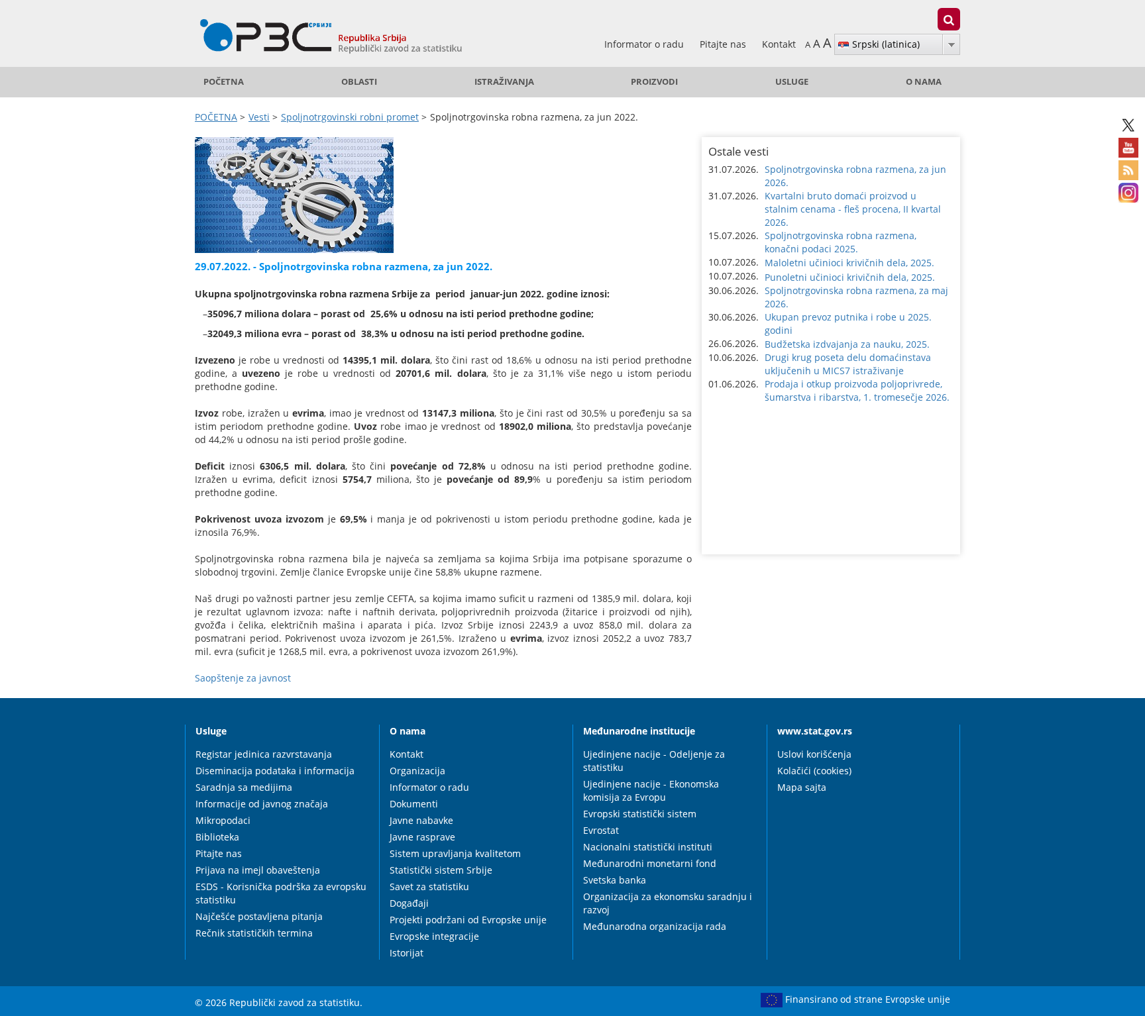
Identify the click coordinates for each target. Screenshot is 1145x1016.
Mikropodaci (222, 820)
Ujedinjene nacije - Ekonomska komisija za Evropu (651, 790)
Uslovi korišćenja (814, 754)
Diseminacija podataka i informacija (274, 770)
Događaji (409, 903)
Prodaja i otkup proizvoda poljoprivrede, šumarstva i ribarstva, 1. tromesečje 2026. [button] (857, 390)
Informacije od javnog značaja (261, 803)
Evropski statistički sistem (639, 813)
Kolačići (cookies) (814, 770)
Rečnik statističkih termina (254, 933)
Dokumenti (414, 803)
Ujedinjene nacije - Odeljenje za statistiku (654, 761)
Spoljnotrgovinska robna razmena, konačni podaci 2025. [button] (840, 242)
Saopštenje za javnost (243, 678)
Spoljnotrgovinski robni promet (350, 117)
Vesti (259, 117)
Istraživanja (504, 81)
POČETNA (223, 81)
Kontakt (779, 44)
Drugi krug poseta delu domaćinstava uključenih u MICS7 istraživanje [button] (848, 364)
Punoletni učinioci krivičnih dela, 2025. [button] (850, 277)
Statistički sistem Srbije (441, 870)
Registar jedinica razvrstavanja (263, 754)
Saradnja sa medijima (243, 787)
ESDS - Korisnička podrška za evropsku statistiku (280, 893)
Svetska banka (614, 880)
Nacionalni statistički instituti (647, 846)
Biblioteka (217, 837)
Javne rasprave (422, 837)
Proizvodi (654, 81)
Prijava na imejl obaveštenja (257, 870)
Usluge (791, 81)
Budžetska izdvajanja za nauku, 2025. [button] (847, 344)
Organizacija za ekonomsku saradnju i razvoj (667, 903)
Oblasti (359, 81)
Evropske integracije (434, 936)
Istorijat (406, 952)
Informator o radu (645, 44)
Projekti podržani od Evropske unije (468, 919)
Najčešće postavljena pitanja (259, 916)
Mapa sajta (801, 787)
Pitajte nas (724, 44)
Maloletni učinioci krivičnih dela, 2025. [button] (849, 262)
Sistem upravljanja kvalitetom (455, 853)
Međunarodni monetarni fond (649, 863)
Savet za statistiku (429, 886)
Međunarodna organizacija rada (654, 926)
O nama (924, 81)
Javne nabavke (421, 820)
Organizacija (417, 770)
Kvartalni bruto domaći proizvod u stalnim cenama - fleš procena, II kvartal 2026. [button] (853, 209)
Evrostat (601, 830)
